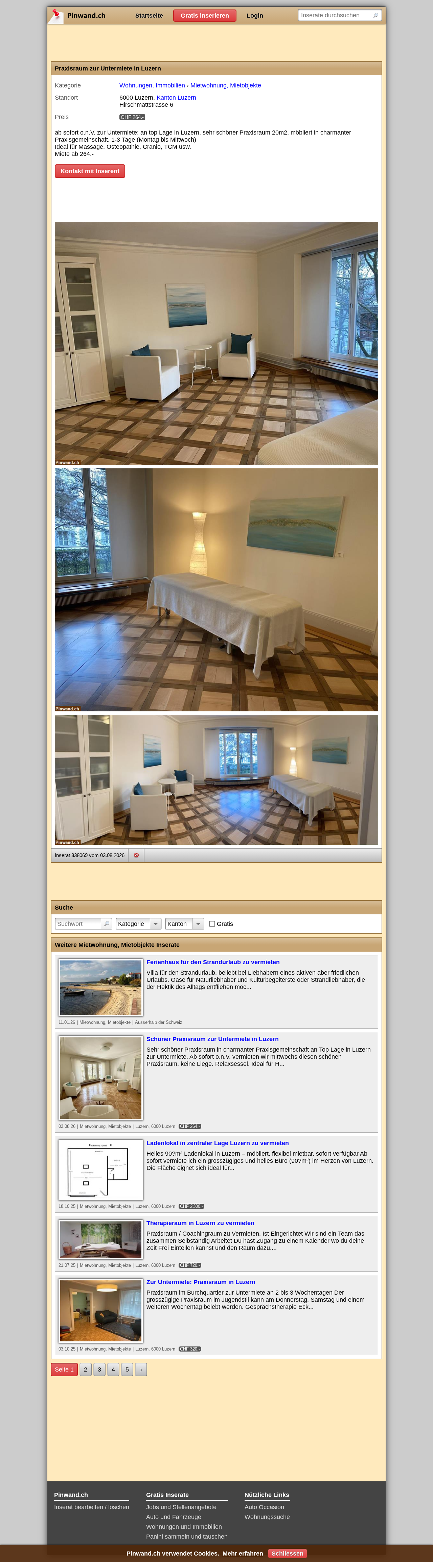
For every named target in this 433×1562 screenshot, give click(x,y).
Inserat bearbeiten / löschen (91, 1507)
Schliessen (287, 1553)
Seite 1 (64, 1369)
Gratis (225, 923)
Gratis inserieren (205, 15)
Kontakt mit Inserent (90, 171)
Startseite (149, 15)
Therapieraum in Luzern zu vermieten (200, 1223)
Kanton (177, 923)
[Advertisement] (216, 42)
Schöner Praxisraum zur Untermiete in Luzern (212, 1039)
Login (255, 15)
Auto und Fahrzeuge (173, 1517)
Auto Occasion (264, 1507)
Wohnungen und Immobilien (184, 1526)
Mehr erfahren (243, 1553)
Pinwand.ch (98, 15)
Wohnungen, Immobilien (152, 85)
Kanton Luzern (176, 97)
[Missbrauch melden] (136, 855)
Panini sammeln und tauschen (187, 1536)
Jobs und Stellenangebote (181, 1507)
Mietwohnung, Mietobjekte (225, 85)
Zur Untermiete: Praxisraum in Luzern (200, 1282)
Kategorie (131, 923)
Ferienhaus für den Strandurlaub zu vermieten (213, 962)
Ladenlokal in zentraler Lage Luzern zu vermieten (217, 1143)
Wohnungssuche (267, 1517)
